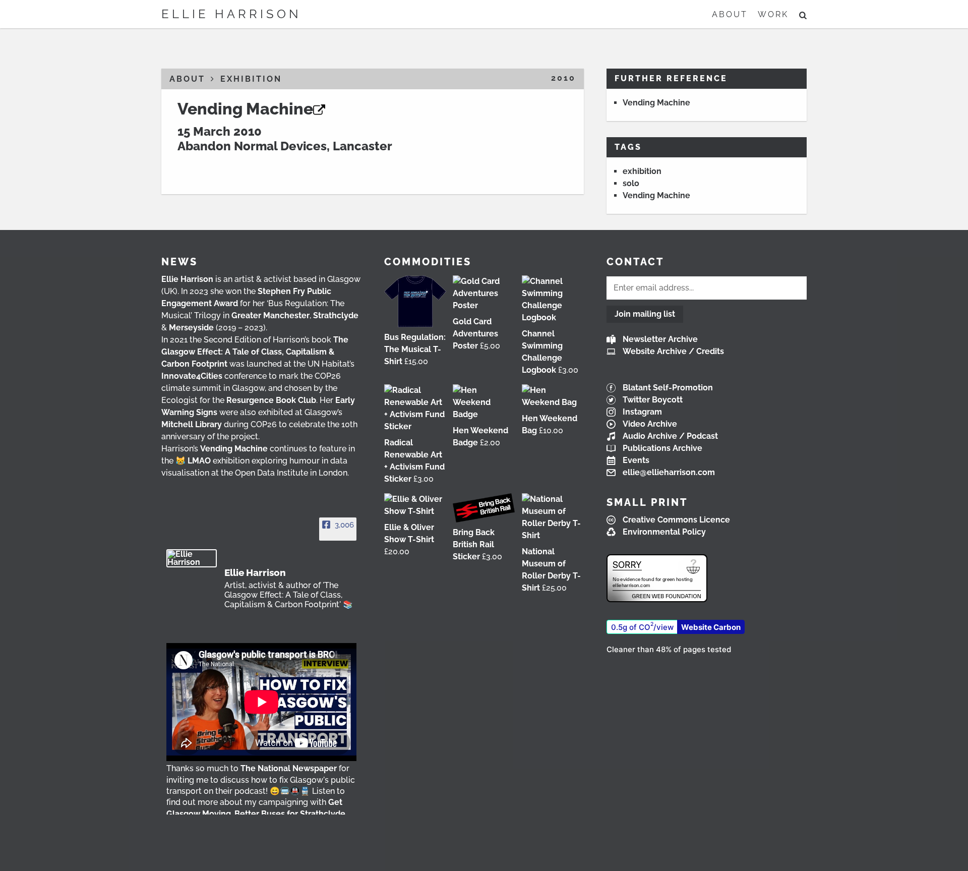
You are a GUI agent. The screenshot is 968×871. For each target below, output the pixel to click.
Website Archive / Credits (673, 351)
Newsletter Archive (660, 339)
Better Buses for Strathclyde (289, 814)
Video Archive (650, 424)
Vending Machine (245, 108)
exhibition (642, 171)
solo (631, 183)
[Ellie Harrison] (191, 558)
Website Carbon (711, 627)
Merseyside (191, 327)
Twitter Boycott (653, 399)
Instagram (642, 412)
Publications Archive (662, 448)
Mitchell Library (191, 424)
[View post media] (261, 702)
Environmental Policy (664, 532)
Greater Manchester (270, 315)
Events (636, 460)
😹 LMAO (193, 461)
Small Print (647, 502)
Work (773, 14)
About (730, 14)
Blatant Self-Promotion (668, 387)
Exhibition (251, 79)
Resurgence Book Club (271, 400)
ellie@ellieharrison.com (669, 472)
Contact (635, 262)
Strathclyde (335, 315)
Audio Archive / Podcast (670, 436)
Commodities (427, 262)
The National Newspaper (288, 768)
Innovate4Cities (191, 376)
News (179, 262)
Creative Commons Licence (676, 520)
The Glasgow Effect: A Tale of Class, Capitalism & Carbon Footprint (254, 352)
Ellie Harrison (231, 14)
